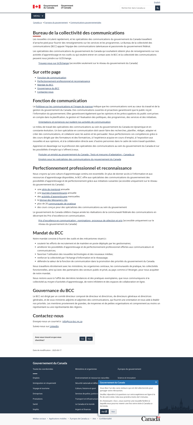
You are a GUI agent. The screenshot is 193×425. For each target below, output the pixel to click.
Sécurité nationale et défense (87, 383)
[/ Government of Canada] (53, 7)
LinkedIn (54, 326)
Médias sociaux (39, 418)
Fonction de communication (51, 77)
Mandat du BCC (45, 84)
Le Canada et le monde (84, 404)
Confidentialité (105, 418)
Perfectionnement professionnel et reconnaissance (63, 81)
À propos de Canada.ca (79, 418)
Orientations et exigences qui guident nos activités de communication (74, 121)
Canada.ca (37, 22)
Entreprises (38, 393)
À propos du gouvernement (56, 22)
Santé (35, 404)
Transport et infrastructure (86, 399)
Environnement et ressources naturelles (92, 378)
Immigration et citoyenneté (44, 383)
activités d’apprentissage (54, 196)
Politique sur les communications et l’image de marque (64, 106)
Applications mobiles (58, 418)
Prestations (38, 399)
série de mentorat (51, 189)
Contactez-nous (45, 91)
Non (113, 412)
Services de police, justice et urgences (91, 393)
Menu (39, 15)
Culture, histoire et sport (85, 388)
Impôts (36, 409)
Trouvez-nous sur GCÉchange (53, 63)
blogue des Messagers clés (53, 200)
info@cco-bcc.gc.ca (72, 321)
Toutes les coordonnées (43, 369)
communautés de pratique (62, 203)
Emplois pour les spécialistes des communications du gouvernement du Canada (79, 159)
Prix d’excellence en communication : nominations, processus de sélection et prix (80, 220)
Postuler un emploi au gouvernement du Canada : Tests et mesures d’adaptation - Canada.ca (86, 154)
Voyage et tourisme (41, 388)
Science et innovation (127, 378)
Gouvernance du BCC (48, 88)
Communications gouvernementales (85, 22)
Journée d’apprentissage (54, 192)
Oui (82, 339)
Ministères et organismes (86, 369)
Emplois (36, 378)
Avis (94, 418)
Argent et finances (83, 409)
